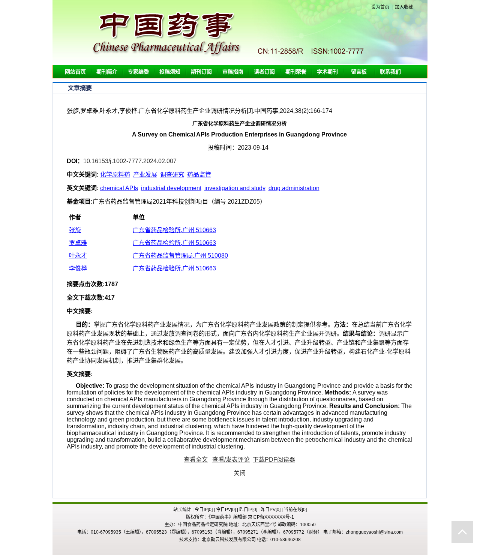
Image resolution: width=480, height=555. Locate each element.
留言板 (359, 72)
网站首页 (75, 72)
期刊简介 (106, 72)
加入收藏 (404, 7)
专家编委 (138, 72)
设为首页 (380, 7)
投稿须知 (169, 72)
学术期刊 (327, 72)
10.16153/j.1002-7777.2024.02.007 (130, 161)
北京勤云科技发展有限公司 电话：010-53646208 (251, 539)
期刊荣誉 (295, 72)
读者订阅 (264, 72)
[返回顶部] (462, 532)
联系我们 (390, 72)
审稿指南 (232, 72)
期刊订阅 (201, 72)
